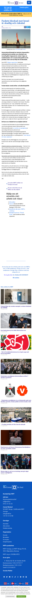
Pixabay (23, 49)
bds (15, 189)
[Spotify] (20, 577)
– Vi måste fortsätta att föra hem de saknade (13, 424)
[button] (25, 27)
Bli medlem (12, 202)
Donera (11, 204)
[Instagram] (12, 577)
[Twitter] (7, 577)
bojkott (18, 189)
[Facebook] (4, 577)
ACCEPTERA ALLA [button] (21, 596)
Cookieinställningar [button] (10, 596)
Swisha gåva (24, 7)
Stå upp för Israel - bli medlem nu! (8, 9)
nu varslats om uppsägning (19, 128)
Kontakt (5, 535)
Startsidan (5, 523)
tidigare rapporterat (12, 62)
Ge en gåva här (8, 275)
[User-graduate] (26, 577)
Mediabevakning (7, 528)
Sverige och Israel (12, 184)
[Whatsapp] (18, 577)
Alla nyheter (6, 526)
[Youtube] (9, 577)
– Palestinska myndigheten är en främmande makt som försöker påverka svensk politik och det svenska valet (16, 401)
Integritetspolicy (7, 542)
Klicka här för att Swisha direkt (16, 561)
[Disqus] (16, 237)
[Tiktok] (15, 577)
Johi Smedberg (17, 49)
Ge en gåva (6, 539)
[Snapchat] (23, 577)
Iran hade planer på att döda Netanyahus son (13, 330)
